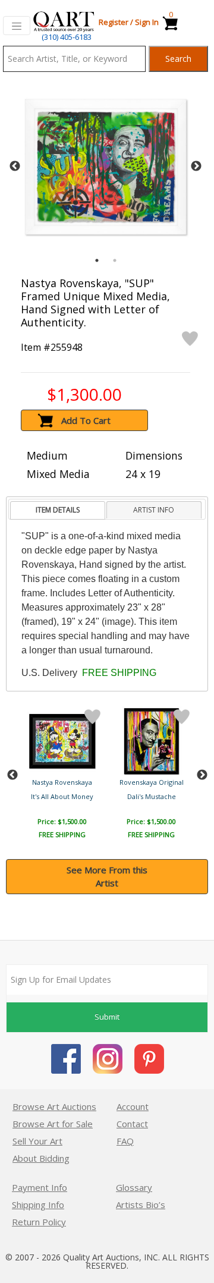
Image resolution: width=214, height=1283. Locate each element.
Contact (132, 1124)
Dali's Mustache (151, 796)
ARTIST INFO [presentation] (153, 510)
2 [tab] (115, 260)
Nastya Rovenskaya (62, 782)
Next (196, 166)
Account (133, 1106)
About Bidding (41, 1158)
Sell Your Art (37, 1141)
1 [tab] (97, 260)
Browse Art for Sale (52, 1124)
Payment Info (39, 1187)
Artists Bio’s (140, 1204)
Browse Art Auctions (54, 1106)
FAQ (125, 1141)
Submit (107, 1016)
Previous (15, 166)
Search (178, 58)
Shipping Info (38, 1204)
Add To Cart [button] (86, 420)
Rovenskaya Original (151, 782)
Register (113, 22)
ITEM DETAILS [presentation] (58, 510)
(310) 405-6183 (67, 37)
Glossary (134, 1187)
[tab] (57, 510)
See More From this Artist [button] (107, 876)
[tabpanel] (105, 166)
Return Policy (39, 1222)
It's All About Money (62, 796)
